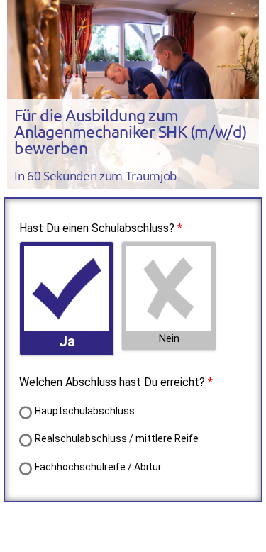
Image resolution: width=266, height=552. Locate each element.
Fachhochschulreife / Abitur (98, 467)
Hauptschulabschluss (85, 410)
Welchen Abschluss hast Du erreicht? (112, 382)
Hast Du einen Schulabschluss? (96, 228)
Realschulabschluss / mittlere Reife (117, 438)
